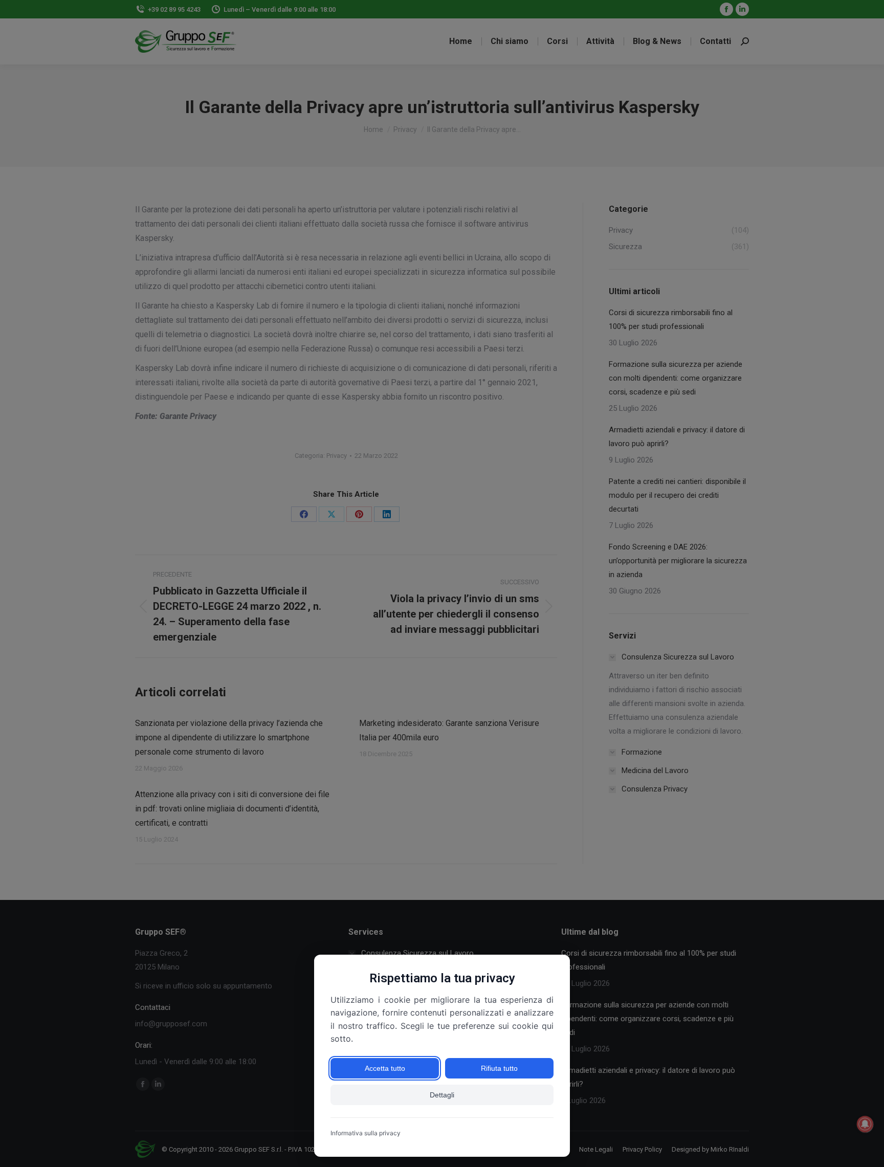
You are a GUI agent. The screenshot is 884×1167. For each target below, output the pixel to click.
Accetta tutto (385, 1068)
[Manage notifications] (865, 1124)
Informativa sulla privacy (365, 1133)
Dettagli (442, 1095)
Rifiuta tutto (499, 1068)
